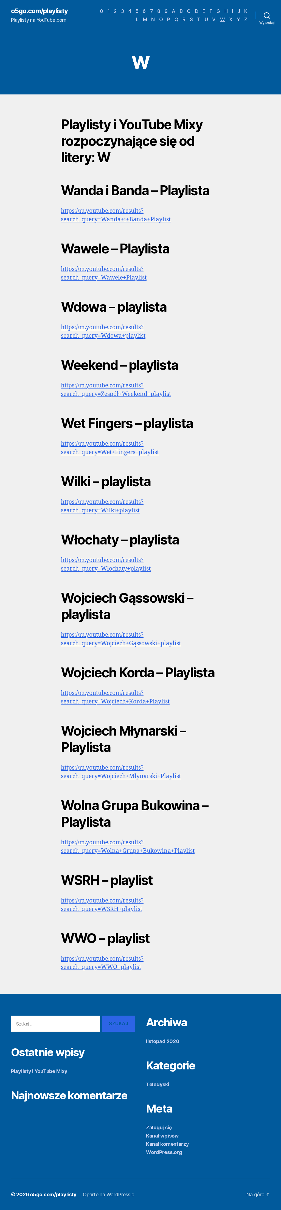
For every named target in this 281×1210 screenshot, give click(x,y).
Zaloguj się (159, 1127)
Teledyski (157, 1084)
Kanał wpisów (162, 1136)
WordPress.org (164, 1152)
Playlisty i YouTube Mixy (39, 1071)
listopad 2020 (162, 1041)
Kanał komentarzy (167, 1144)
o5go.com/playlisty (39, 11)
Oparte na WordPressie (108, 1194)
